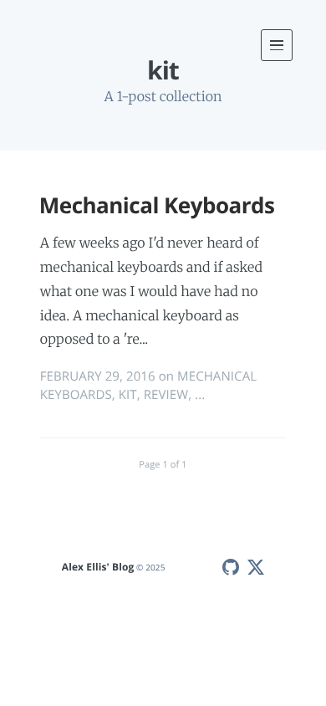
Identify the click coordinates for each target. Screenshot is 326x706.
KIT (128, 394)
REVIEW (166, 394)
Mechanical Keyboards (157, 205)
